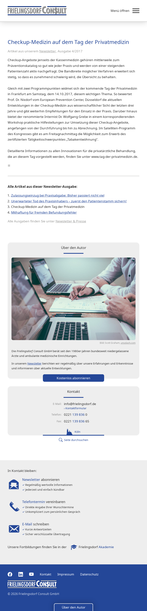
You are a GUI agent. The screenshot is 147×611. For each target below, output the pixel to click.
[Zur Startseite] (37, 10)
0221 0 (75, 414)
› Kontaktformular (75, 408)
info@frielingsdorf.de (80, 404)
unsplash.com (128, 342)
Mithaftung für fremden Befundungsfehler (44, 212)
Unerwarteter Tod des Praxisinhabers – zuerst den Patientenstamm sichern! (69, 201)
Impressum (65, 574)
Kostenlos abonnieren (73, 378)
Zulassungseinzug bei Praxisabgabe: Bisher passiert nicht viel (57, 195)
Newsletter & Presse (71, 221)
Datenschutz (89, 574)
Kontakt (45, 574)
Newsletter (47, 51)
